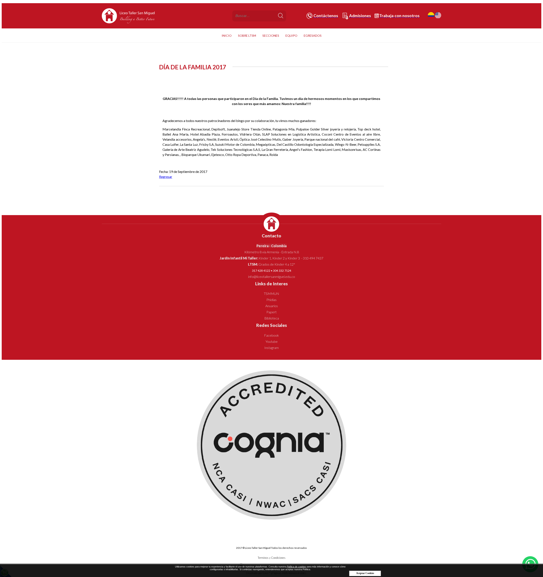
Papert (271, 312)
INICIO (227, 35)
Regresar (165, 177)
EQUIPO (291, 35)
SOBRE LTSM (247, 35)
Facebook (271, 335)
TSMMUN (271, 293)
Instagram (271, 348)
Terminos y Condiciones (271, 557)
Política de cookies (296, 566)
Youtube (272, 341)
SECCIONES (270, 35)
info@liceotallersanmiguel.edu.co (271, 276)
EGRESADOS (313, 35)
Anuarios (271, 306)
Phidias (271, 300)
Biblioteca (271, 318)
